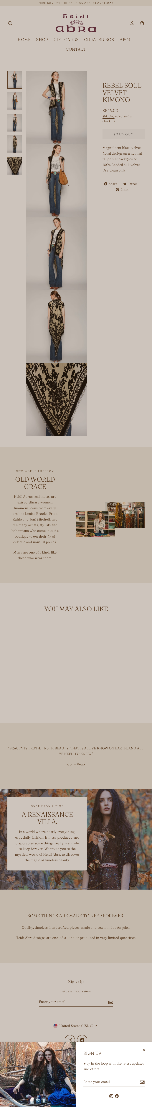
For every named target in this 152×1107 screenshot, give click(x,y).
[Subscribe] (142, 1082)
